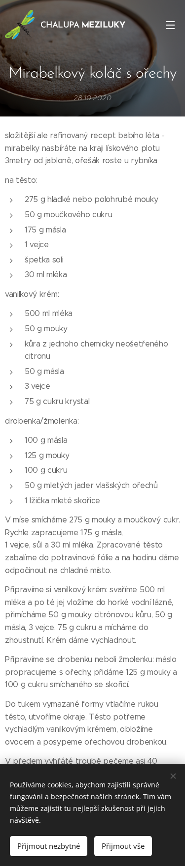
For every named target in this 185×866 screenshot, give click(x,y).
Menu (170, 24)
